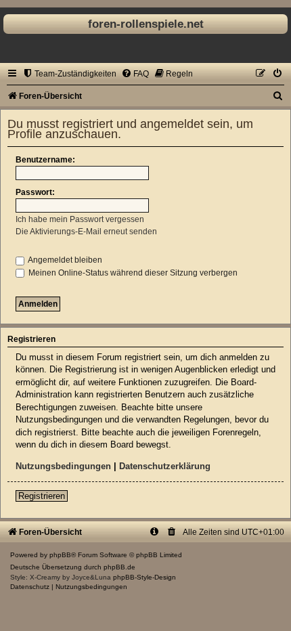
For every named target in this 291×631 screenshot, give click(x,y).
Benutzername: (45, 160)
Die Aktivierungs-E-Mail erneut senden (86, 231)
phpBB (60, 555)
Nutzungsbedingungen (63, 466)
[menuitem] (69, 74)
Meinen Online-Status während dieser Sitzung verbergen (132, 273)
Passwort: (35, 192)
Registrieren (41, 496)
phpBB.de (119, 567)
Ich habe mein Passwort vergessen (80, 219)
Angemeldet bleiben (64, 260)
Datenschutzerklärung (164, 466)
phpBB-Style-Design (144, 577)
